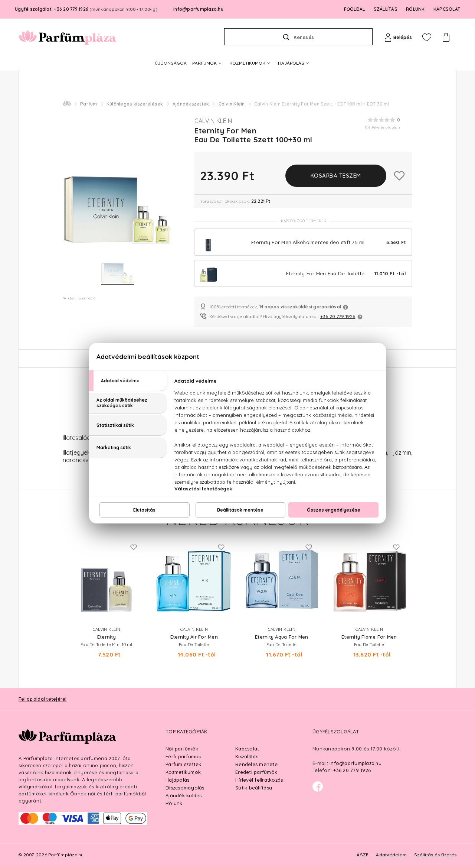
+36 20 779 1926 (338, 316)
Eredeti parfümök (256, 772)
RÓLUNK (415, 9)
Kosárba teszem (336, 175)
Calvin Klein (232, 104)
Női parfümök (182, 749)
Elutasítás (144, 510)
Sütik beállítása (253, 788)
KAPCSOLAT (446, 9)
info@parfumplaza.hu (198, 9)
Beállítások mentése (240, 510)
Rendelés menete (256, 764)
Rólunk (174, 803)
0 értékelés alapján (382, 127)
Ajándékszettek (191, 104)
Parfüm (88, 104)
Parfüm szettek (184, 764)
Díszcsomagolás (185, 788)
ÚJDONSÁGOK (171, 63)
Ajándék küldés (184, 795)
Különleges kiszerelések (135, 104)
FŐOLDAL (354, 9)
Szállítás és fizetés (435, 854)
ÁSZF (362, 854)
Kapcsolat (247, 749)
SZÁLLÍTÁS (385, 9)
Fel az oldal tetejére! (43, 699)
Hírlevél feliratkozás (259, 780)
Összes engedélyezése (333, 510)
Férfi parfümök (184, 756)
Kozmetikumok (183, 772)
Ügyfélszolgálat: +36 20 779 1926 (86, 9)
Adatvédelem (391, 854)
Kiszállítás (246, 756)
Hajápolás (177, 780)
